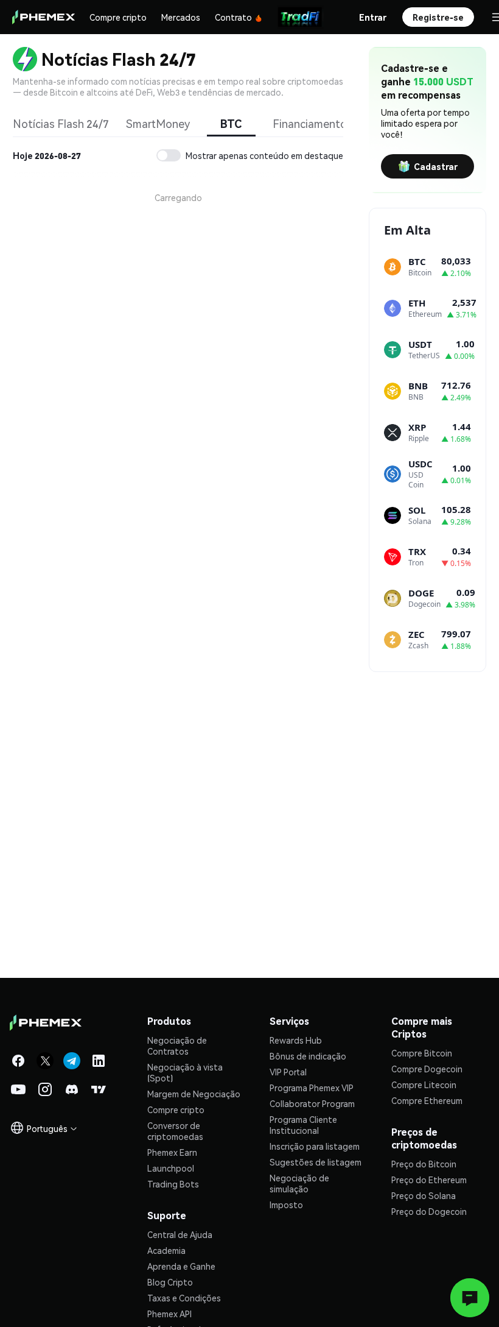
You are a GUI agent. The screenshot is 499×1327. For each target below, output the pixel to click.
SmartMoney (158, 123)
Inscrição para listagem (315, 1146)
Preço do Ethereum (429, 1179)
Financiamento (310, 123)
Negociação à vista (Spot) (185, 1072)
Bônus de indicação (308, 1055)
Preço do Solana (423, 1195)
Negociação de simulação (299, 1183)
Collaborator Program (312, 1103)
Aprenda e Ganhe (181, 1266)
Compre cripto (118, 17)
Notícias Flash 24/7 (61, 123)
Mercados (180, 17)
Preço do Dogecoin (429, 1211)
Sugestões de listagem (315, 1161)
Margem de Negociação (193, 1093)
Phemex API (169, 1313)
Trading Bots (173, 1183)
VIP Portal (288, 1071)
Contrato (233, 17)
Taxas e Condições (184, 1297)
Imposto (286, 1204)
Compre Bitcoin (421, 1052)
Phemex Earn (172, 1152)
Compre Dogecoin (426, 1068)
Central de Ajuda (179, 1234)
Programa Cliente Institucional (303, 1125)
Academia (166, 1250)
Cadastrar (436, 166)
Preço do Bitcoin (423, 1163)
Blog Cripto (170, 1281)
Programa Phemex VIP (312, 1087)
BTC (231, 123)
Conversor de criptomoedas (175, 1131)
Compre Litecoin (423, 1084)
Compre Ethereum (426, 1100)
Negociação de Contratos (177, 1045)
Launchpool (170, 1167)
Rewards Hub (296, 1040)
